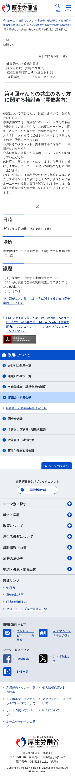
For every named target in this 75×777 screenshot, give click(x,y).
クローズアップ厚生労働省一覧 (26, 609)
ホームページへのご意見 (20, 724)
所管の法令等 (13, 558)
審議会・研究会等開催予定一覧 (26, 408)
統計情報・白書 (14, 547)
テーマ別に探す (14, 504)
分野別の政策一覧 (19, 365)
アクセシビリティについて (56, 701)
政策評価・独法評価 (21, 440)
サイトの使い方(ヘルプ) (20, 712)
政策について (13, 525)
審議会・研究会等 (19, 397)
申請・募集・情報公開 (19, 569)
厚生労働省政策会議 (21, 450)
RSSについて (51, 710)
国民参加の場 (38, 490)
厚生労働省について (18, 536)
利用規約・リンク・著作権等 (20, 690)
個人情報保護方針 (54, 687)
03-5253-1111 (39, 761)
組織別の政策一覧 (19, 376)
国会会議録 (15, 418)
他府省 (10, 587)
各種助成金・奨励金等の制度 (27, 386)
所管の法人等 (15, 594)
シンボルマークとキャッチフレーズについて (20, 701)
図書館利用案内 (16, 601)
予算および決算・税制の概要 (27, 429)
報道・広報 (11, 515)
